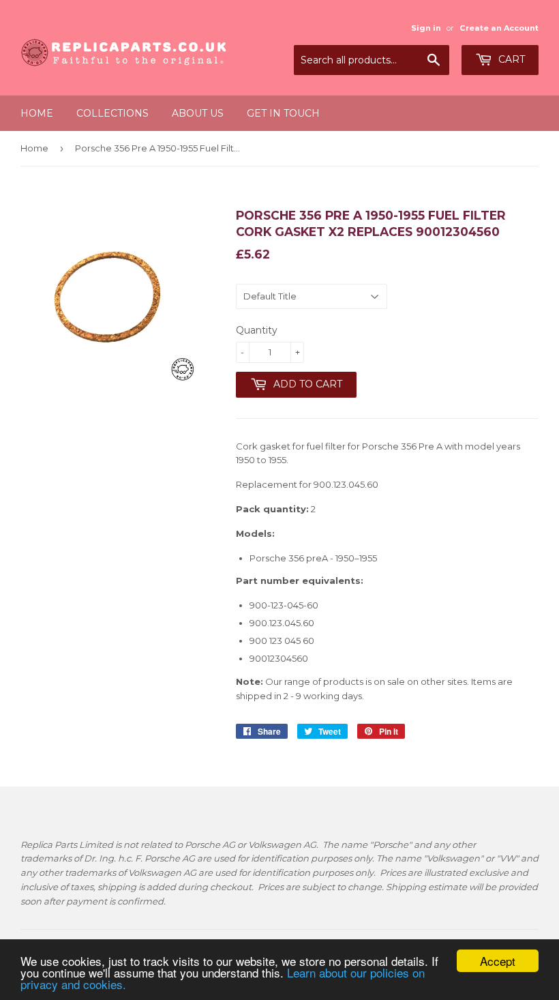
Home (36, 113)
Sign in (426, 28)
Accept (497, 960)
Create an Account (499, 28)
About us (198, 113)
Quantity (256, 330)
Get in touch (283, 113)
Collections (112, 113)
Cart (510, 59)
